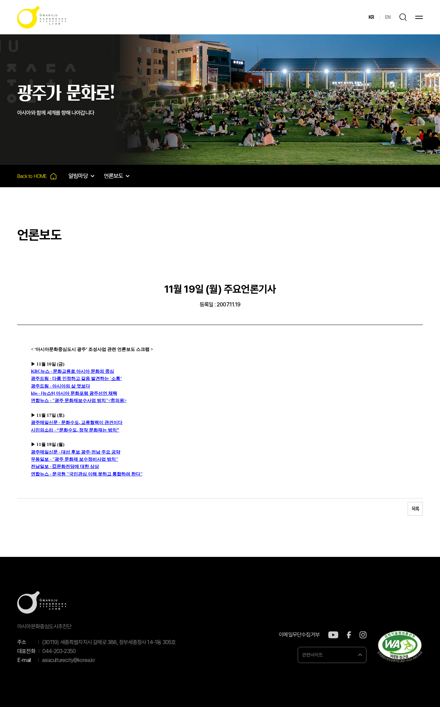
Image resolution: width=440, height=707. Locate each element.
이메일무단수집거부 (299, 635)
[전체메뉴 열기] (419, 17)
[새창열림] (333, 634)
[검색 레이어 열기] (403, 17)
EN (387, 17)
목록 (415, 509)
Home (36, 176)
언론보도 (113, 175)
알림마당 (78, 175)
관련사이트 (312, 655)
